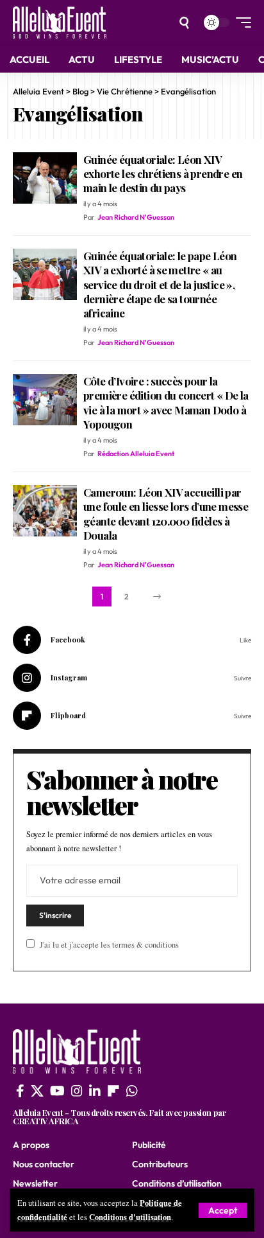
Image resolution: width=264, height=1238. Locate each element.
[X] (37, 1091)
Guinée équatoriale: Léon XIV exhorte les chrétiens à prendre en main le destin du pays (162, 173)
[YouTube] (57, 1091)
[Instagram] (132, 678)
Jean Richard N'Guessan (135, 217)
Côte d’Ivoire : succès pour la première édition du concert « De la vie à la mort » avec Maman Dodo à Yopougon (166, 402)
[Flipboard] (132, 716)
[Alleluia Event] (59, 22)
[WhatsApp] (132, 1091)
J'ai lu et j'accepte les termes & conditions (109, 944)
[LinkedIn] (95, 1091)
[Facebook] (132, 640)
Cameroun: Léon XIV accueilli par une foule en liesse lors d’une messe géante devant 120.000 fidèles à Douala (165, 513)
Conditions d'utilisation (130, 1217)
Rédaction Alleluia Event (135, 453)
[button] (223, 1210)
